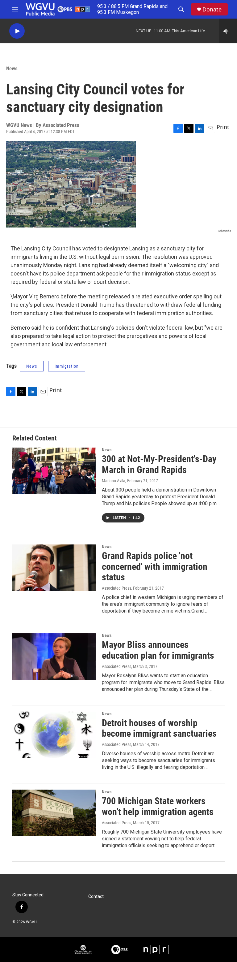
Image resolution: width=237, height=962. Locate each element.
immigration (67, 366)
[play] (17, 31)
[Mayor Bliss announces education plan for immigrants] (54, 656)
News (12, 68)
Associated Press (116, 588)
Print (223, 127)
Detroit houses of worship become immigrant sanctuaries (159, 728)
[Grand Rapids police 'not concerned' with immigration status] (54, 567)
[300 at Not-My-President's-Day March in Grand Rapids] (54, 471)
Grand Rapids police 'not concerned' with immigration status (154, 566)
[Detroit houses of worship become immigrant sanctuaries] (54, 735)
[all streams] (228, 31)
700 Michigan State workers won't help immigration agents (158, 806)
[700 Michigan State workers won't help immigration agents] (54, 813)
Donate (212, 9)
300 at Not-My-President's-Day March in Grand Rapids (159, 464)
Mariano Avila (113, 480)
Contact (96, 896)
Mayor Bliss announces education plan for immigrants (158, 650)
